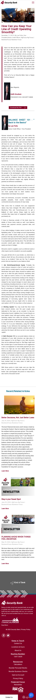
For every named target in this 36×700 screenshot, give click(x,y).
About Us (18, 650)
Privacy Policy (25, 629)
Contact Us (18, 643)
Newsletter (18, 685)
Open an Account (18, 675)
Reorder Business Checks (18, 671)
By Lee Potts (13, 126)
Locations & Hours (18, 647)
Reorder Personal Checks (18, 668)
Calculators (18, 664)
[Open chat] (31, 695)
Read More (4, 625)
